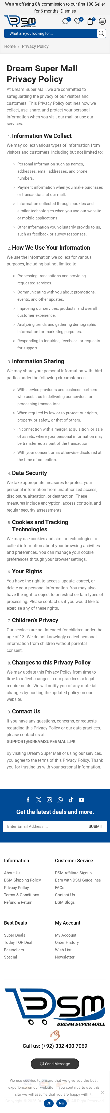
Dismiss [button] (68, 11)
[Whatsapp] (60, 799)
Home (10, 46)
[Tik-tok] (71, 799)
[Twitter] (38, 799)
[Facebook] (28, 799)
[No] (102, 1092)
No (61, 1103)
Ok (48, 1103)
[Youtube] (81, 799)
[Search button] (101, 33)
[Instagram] (49, 799)
